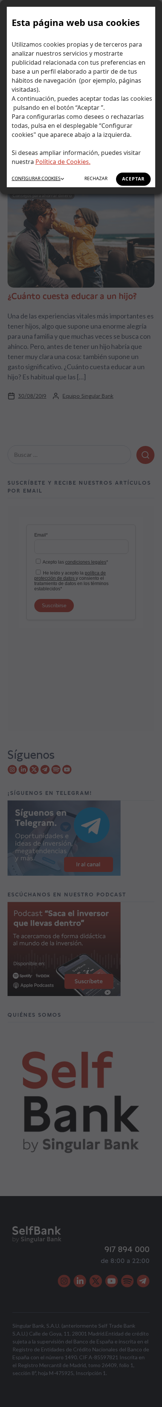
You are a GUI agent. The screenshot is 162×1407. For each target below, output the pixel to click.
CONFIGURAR (36, 178)
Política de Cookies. (62, 162)
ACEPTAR (133, 179)
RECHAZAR (95, 178)
